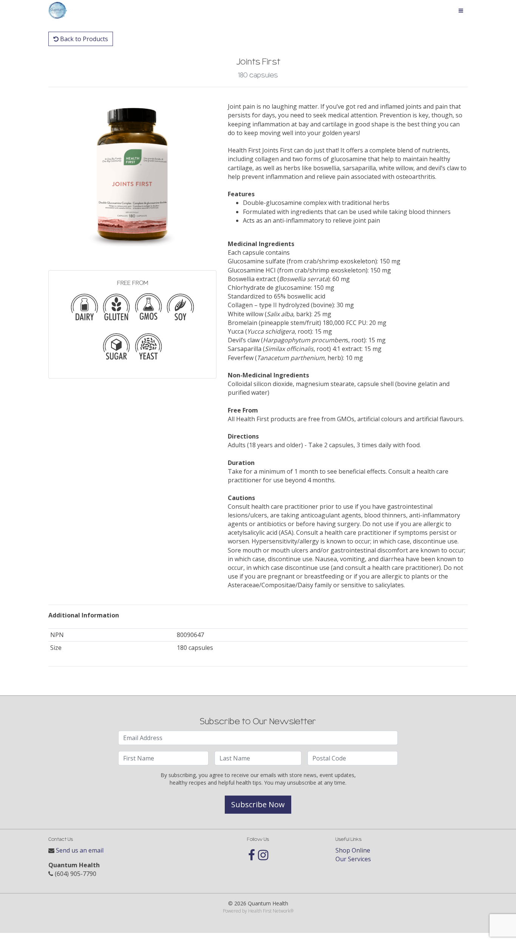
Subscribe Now (258, 804)
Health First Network (269, 911)
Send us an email (80, 850)
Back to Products (83, 39)
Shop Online (352, 850)
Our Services (353, 859)
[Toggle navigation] (461, 10)
